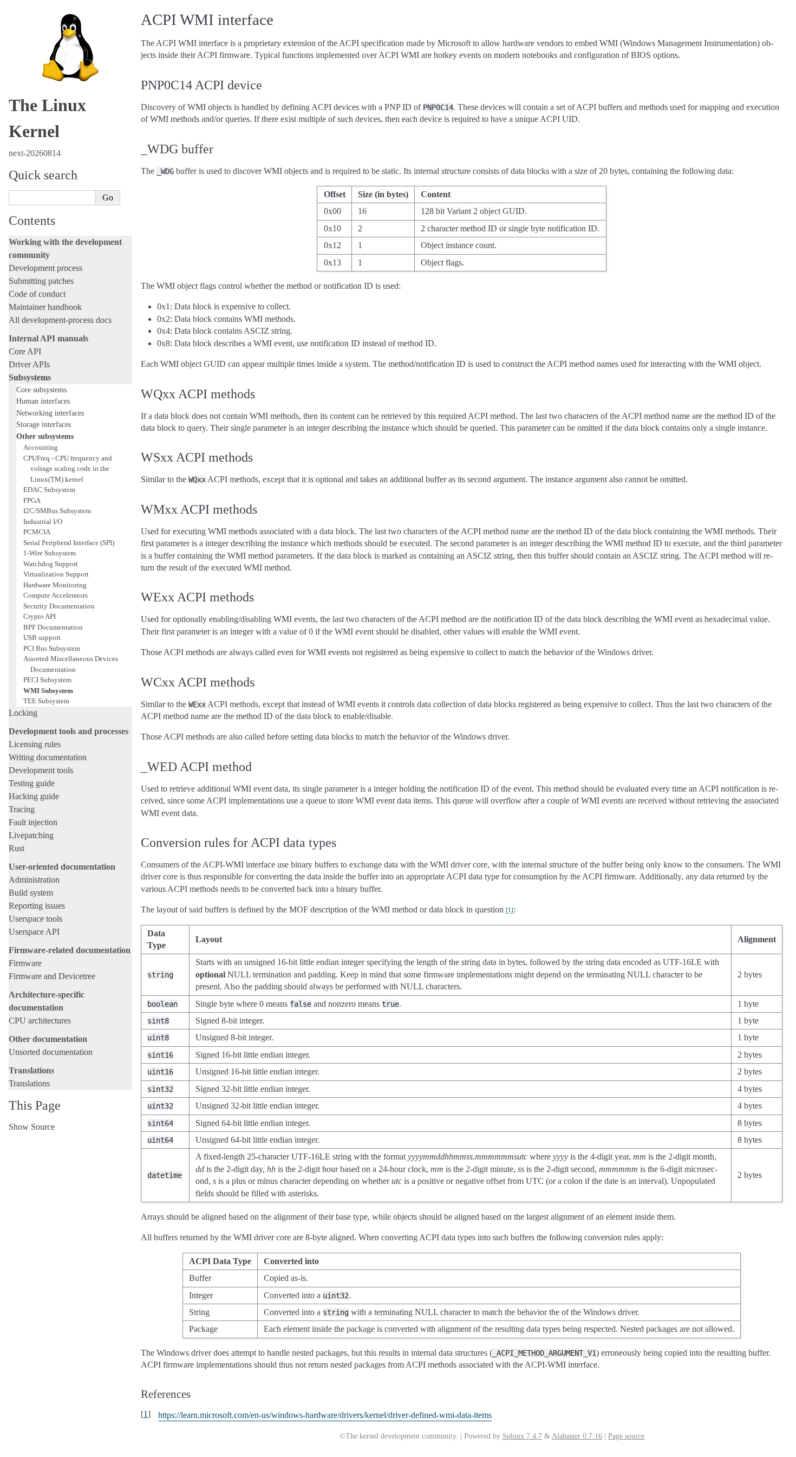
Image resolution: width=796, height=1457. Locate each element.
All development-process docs (60, 320)
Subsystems (30, 377)
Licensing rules (35, 744)
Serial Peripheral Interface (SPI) (68, 543)
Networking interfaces (50, 413)
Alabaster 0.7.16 (577, 1436)
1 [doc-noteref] (509, 909)
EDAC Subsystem (49, 489)
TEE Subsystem (46, 701)
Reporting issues (37, 905)
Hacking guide (34, 796)
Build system (31, 892)
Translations (29, 1083)
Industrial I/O (42, 521)
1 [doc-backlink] (145, 1414)
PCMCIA (36, 532)
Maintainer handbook (45, 307)
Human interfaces (43, 401)
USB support (42, 637)
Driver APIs (29, 364)
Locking (23, 712)
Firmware (25, 963)
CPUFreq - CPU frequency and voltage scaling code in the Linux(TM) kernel (67, 468)
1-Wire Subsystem (49, 553)
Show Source (32, 1126)
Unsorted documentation (51, 1052)
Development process (45, 268)
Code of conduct (37, 294)
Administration (34, 879)
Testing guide (32, 783)
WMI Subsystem (48, 691)
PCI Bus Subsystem (51, 648)
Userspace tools (35, 918)
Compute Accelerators (55, 595)
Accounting (40, 447)
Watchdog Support (50, 564)
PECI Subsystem (47, 680)
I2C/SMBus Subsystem (57, 511)
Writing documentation (48, 757)
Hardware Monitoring (55, 585)
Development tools (41, 770)
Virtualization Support (56, 574)
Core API (25, 351)
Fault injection (33, 822)
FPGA (32, 500)
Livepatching (31, 835)
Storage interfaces (43, 424)
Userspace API (34, 931)
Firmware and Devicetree (52, 976)
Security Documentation (59, 606)
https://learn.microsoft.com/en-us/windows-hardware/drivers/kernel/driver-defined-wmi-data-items (325, 1415)
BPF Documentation (53, 627)
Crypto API (39, 616)
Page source (626, 1436)
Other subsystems (45, 436)
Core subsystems (41, 389)
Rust (16, 848)
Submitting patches (41, 281)
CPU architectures (40, 1020)
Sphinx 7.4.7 (522, 1436)
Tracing (22, 809)
